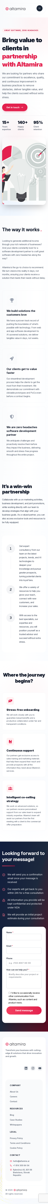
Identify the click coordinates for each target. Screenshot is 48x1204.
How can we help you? (17, 970)
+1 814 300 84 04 (21, 1165)
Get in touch (12, 107)
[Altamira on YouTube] (40, 1068)
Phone (9, 958)
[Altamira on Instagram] (33, 1068)
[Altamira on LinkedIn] (26, 1068)
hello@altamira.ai (21, 1161)
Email (9, 946)
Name (9, 932)
